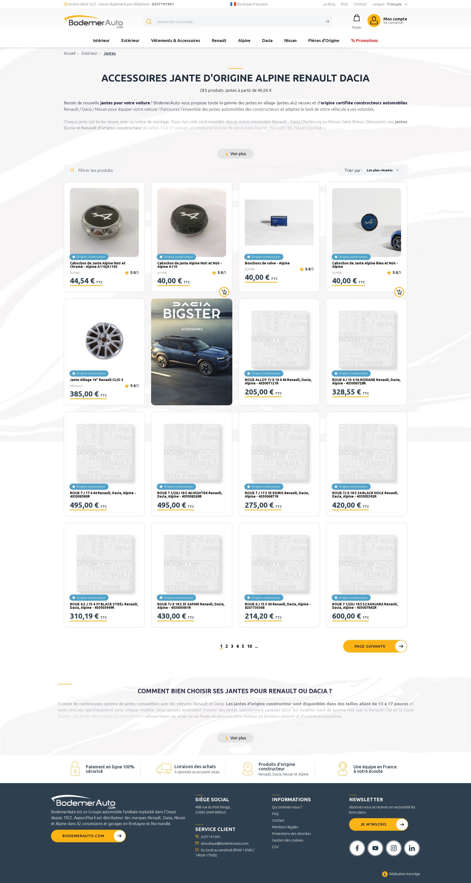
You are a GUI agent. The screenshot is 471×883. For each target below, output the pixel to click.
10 (249, 646)
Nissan (290, 40)
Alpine (244, 40)
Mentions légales (285, 827)
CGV (275, 847)
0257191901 (211, 837)
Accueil (70, 53)
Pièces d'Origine (323, 40)
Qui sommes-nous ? (287, 807)
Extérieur (130, 40)
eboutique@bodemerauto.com (225, 843)
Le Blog (329, 4)
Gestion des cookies (287, 840)
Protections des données (291, 834)
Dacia (267, 40)
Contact (360, 4)
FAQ (344, 4)
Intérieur (101, 40)
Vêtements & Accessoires (175, 40)
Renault (219, 40)
